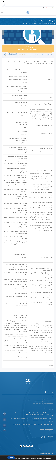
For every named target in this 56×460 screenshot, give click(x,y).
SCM (54, 23)
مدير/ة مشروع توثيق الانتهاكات (46, 429)
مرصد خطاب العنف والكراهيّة (47, 398)
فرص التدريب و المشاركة (45, 23)
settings (17, 458)
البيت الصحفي (50, 396)
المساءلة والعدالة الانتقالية (47, 401)
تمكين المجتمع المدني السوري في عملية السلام (43, 403)
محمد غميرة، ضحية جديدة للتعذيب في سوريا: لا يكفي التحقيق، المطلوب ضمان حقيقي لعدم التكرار (33, 424)
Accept (11, 457)
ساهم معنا (51, 442)
